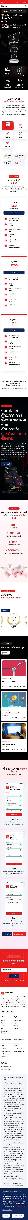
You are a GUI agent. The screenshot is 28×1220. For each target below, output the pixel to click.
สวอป (15, 1045)
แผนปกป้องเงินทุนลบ (19, 1051)
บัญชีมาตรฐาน (17, 1020)
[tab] (8, 125)
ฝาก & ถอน (16, 1043)
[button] (24, 37)
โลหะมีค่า (3, 1023)
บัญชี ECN (16, 1023)
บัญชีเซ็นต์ (16, 1025)
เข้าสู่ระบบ (23, 2)
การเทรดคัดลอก (5, 1043)
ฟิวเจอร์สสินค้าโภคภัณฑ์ (4, 1032)
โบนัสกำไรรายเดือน (6, 1066)
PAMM (2, 1045)
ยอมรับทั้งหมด (18, 1216)
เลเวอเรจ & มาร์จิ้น (18, 1048)
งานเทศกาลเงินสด (5, 1069)
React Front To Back (9, 681)
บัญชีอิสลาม (17, 1028)
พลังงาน (3, 1025)
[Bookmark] (24, 679)
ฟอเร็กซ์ (3, 1020)
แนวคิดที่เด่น (4, 1054)
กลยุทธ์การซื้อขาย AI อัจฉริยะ (11, 713)
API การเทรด (4, 1048)
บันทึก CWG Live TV (8, 744)
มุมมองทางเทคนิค (5, 1051)
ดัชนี (2, 1028)
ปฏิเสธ (6, 1216)
